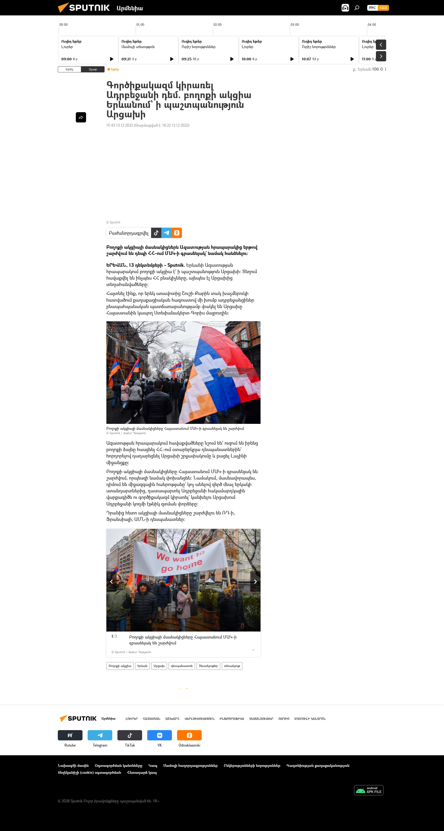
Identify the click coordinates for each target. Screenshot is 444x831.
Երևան (142, 666)
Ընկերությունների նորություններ (252, 765)
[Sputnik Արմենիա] (86, 14)
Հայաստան (151, 719)
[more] (253, 649)
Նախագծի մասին (73, 765)
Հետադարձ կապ (142, 772)
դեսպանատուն (182, 666)
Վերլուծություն (199, 719)
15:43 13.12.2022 (119, 125)
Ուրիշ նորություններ (199, 46)
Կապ (153, 765)
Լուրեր (67, 46)
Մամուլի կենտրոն (310, 719)
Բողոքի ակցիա (120, 666)
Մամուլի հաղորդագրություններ (190, 765)
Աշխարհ (172, 719)
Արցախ (159, 666)
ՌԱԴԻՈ (284, 719)
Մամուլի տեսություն (138, 46)
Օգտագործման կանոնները (118, 765)
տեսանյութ (232, 666)
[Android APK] (368, 790)
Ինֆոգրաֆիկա (232, 719)
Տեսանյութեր (208, 666)
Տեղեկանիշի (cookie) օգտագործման (89, 772)
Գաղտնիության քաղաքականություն (317, 765)
